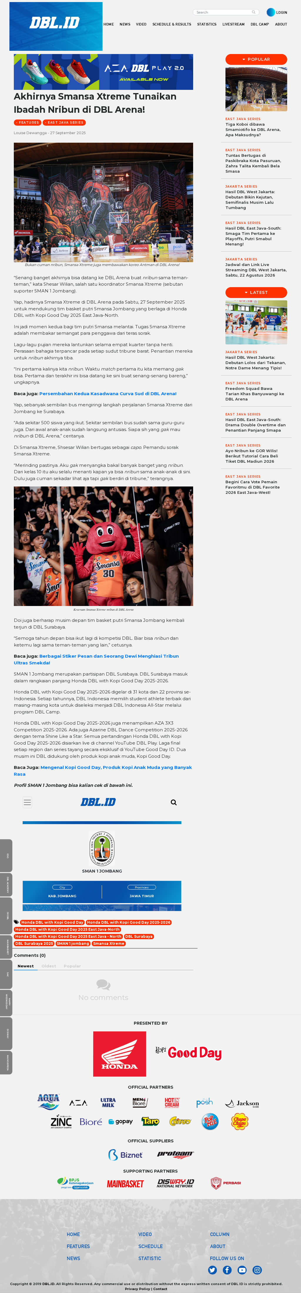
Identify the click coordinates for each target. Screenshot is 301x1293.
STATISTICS (207, 24)
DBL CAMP (260, 24)
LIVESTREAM (234, 24)
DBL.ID (48, 1284)
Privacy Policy (137, 1289)
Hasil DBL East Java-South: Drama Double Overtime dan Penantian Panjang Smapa (255, 424)
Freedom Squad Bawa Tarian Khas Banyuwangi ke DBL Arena (254, 393)
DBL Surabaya (139, 936)
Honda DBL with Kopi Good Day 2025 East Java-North (67, 929)
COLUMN (220, 1234)
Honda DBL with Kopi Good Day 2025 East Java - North (68, 936)
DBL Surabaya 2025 (34, 943)
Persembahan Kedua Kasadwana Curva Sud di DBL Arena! (107, 393)
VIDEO (141, 24)
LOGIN (281, 12)
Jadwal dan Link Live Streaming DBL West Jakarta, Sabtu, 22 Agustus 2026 (256, 269)
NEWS (74, 1258)
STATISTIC (149, 1258)
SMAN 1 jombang (73, 943)
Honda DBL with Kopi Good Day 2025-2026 (128, 922)
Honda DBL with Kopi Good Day (52, 922)
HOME (108, 24)
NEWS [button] (125, 24)
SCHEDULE (150, 1246)
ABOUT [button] (281, 24)
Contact (160, 1289)
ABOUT (218, 1246)
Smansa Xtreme (108, 943)
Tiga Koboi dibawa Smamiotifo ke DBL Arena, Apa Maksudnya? (252, 129)
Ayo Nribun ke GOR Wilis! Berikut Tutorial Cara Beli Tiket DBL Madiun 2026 (251, 456)
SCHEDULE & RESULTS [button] (172, 24)
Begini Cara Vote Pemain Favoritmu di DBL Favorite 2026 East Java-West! (252, 487)
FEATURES (78, 1246)
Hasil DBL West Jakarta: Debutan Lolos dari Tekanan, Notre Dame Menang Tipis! (255, 362)
